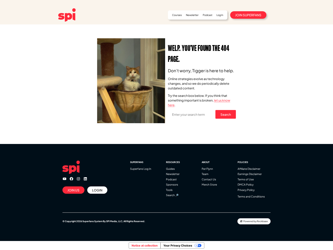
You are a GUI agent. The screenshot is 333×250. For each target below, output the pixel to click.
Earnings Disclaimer (250, 174)
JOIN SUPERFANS (248, 15)
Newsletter (173, 174)
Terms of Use (246, 179)
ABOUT (206, 162)
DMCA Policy (246, 184)
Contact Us (209, 179)
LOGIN (97, 190)
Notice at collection (145, 245)
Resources (173, 162)
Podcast (171, 179)
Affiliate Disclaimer (249, 168)
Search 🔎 (172, 195)
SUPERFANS (136, 162)
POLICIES (243, 162)
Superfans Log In (140, 168)
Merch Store (209, 184)
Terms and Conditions (251, 196)
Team (205, 174)
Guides (170, 168)
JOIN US (73, 190)
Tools (169, 189)
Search (225, 114)
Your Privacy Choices (177, 245)
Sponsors (172, 184)
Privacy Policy (246, 189)
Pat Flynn (207, 168)
